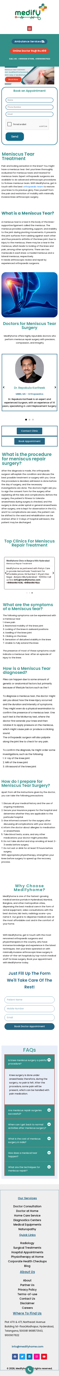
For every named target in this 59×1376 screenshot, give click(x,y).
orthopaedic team (33, 186)
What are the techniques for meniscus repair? (24, 1169)
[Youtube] (44, 1357)
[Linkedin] (30, 1357)
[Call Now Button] (29, 1370)
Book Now (13, 79)
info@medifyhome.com (27, 1346)
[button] (29, 28)
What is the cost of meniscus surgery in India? (24, 1140)
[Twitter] (22, 1357)
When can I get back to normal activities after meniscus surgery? (27, 1126)
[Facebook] (15, 1357)
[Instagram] (37, 1357)
